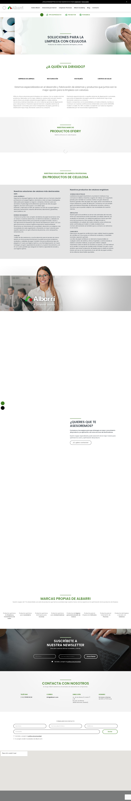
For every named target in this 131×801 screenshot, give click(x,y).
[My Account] (126, 8)
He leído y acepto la (67, 662)
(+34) (26, 697)
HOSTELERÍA (78, 79)
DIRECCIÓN (77, 694)
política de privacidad (74, 662)
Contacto (95, 8)
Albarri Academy (79, 8)
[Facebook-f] (107, 799)
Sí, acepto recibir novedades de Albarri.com (28, 739)
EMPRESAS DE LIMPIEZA (26, 79)
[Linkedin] (116, 799)
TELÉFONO (24, 694)
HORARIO (102, 694)
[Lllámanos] (3, 408)
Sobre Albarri (35, 8)
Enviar (110, 732)
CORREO (50, 694)
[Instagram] (112, 799)
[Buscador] (41, 14)
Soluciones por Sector (49, 8)
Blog (88, 8)
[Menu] (4, 7)
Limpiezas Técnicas (65, 8)
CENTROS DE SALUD (104, 79)
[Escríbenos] (3, 403)
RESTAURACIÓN (52, 79)
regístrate (78, 2)
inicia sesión (85, 2)
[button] (126, 2)
